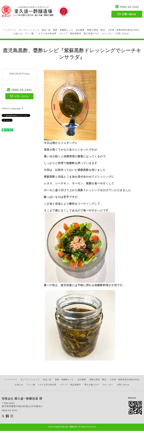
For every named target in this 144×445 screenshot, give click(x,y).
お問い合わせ (122, 33)
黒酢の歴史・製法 (96, 30)
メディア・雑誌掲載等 (70, 33)
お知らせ (18, 33)
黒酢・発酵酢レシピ (63, 30)
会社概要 (80, 30)
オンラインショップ (29, 30)
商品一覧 (46, 30)
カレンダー (107, 33)
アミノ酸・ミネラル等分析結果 (40, 33)
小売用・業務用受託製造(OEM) (123, 30)
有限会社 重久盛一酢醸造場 (65, 427)
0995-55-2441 (129, 6)
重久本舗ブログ (91, 33)
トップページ (10, 30)
